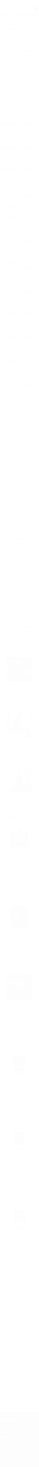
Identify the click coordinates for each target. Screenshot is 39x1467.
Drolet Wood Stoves (20, 1401)
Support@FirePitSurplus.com (18, 1452)
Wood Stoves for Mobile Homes (13, 1398)
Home (3, 19)
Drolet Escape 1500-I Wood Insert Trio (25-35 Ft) (9, 352)
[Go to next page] (26, 396)
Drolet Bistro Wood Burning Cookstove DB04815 (8, 138)
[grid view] (30, 101)
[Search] (35, 8)
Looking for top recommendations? (14, 89)
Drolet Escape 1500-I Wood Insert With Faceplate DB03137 (28, 375)
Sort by (11, 102)
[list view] (35, 101)
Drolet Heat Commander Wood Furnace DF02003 (27, 138)
